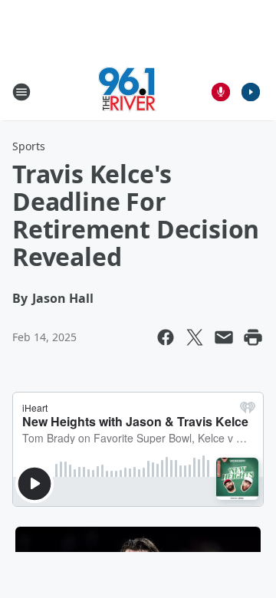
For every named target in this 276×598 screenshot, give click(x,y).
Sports (28, 146)
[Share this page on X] (194, 337)
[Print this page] (253, 337)
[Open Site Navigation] (21, 92)
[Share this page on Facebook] (165, 337)
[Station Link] (127, 92)
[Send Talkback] (221, 92)
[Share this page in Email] (224, 337)
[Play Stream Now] (251, 92)
